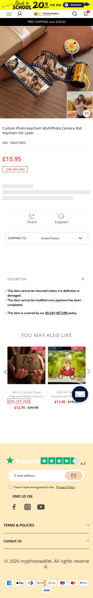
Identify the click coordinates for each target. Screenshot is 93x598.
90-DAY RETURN (56, 313)
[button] (4, 381)
